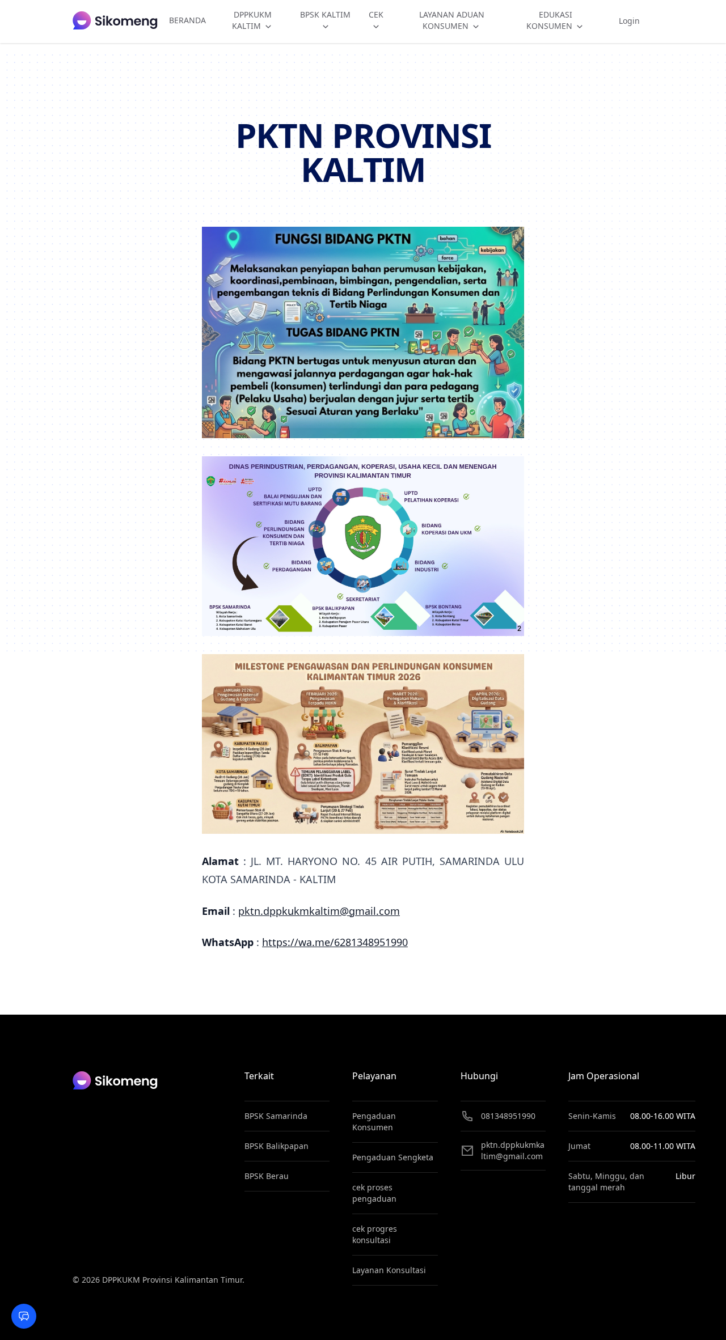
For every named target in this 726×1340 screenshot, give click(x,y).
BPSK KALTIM (325, 14)
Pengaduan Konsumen (374, 1121)
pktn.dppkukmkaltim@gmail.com (319, 911)
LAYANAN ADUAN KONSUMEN (451, 20)
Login (629, 20)
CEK (376, 14)
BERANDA (187, 20)
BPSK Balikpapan (276, 1145)
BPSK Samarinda (275, 1115)
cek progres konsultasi (374, 1234)
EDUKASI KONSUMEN (550, 20)
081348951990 (508, 1115)
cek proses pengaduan (374, 1193)
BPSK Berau (266, 1176)
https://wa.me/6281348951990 (335, 942)
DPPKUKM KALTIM (252, 20)
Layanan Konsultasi (389, 1270)
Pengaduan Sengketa (392, 1157)
